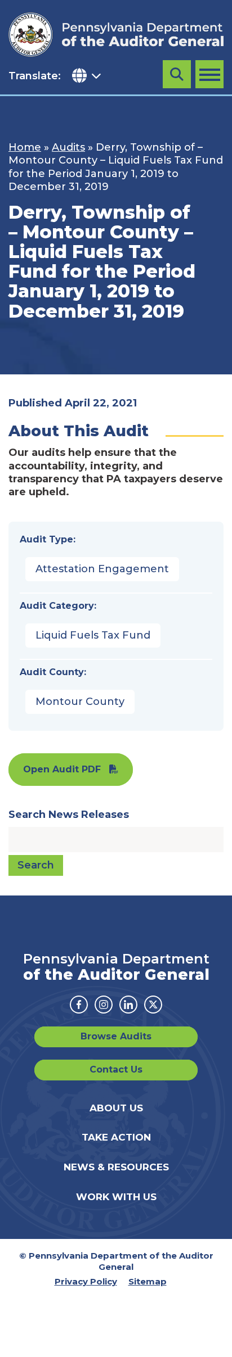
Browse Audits (116, 1036)
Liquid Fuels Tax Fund (92, 635)
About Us (116, 1108)
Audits (68, 147)
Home (24, 147)
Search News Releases (68, 814)
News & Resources (116, 1167)
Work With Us (116, 1196)
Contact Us (116, 1069)
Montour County (79, 701)
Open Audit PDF (62, 769)
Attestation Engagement (102, 569)
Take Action (116, 1137)
